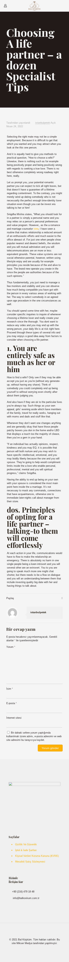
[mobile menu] (64, 5)
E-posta (11, 703)
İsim (9, 688)
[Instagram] (37, 948)
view (36, 228)
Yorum (10, 646)
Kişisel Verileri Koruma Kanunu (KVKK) (37, 855)
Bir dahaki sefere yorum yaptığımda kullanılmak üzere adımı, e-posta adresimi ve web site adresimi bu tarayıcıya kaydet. (34, 736)
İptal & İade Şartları (26, 850)
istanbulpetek (42, 122)
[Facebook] (32, 948)
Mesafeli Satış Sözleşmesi (30, 861)
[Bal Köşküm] (34, 6)
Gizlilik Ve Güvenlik (26, 844)
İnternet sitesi (13, 717)
